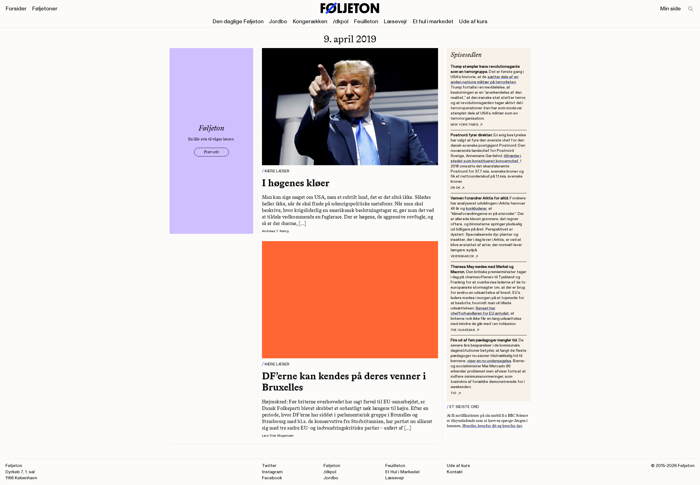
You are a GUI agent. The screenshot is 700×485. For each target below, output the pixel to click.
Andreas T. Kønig (275, 231)
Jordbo (278, 21)
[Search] (691, 9)
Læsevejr (395, 21)
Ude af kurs (473, 21)
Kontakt (455, 472)
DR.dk (455, 188)
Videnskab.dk (462, 256)
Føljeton (331, 466)
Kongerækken (310, 21)
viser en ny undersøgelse (489, 360)
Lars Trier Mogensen (278, 435)
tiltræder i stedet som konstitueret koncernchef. (486, 158)
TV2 (454, 393)
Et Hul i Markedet (402, 472)
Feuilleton (366, 21)
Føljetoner (44, 9)
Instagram (272, 472)
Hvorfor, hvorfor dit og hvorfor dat (492, 426)
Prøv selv (211, 152)
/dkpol (340, 21)
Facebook (272, 478)
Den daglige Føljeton (238, 21)
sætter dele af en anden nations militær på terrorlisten (484, 79)
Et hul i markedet (433, 21)
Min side (670, 9)
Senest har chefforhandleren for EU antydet (480, 311)
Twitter (269, 466)
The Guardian (463, 330)
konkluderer (476, 208)
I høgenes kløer (295, 183)
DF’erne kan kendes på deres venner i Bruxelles (344, 381)
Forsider (16, 9)
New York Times (464, 125)
